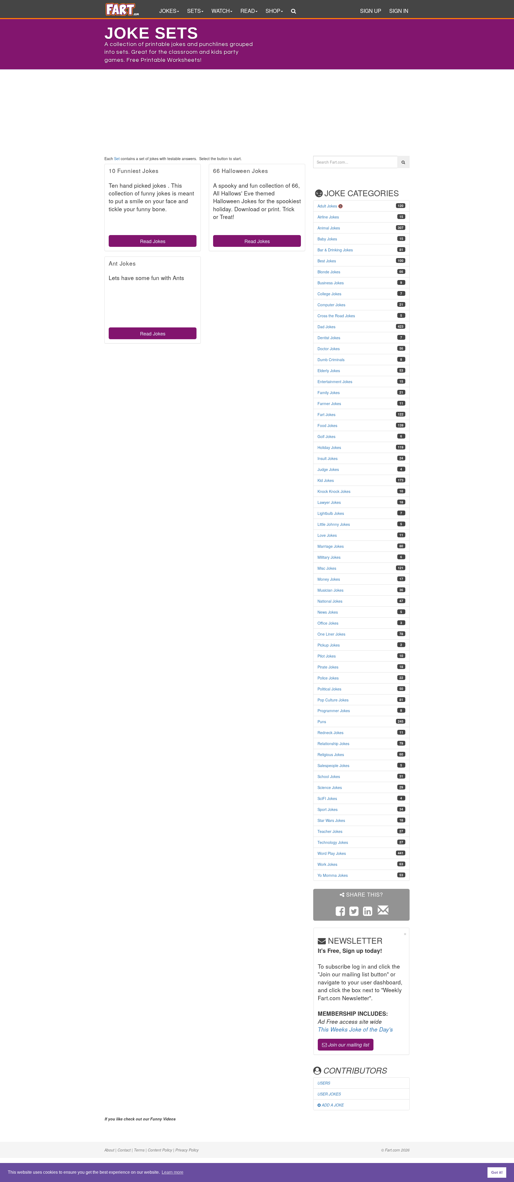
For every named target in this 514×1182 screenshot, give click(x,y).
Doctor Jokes (329, 348)
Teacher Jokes (330, 831)
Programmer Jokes (334, 710)
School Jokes (329, 776)
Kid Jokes (326, 480)
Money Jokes (329, 579)
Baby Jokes (327, 238)
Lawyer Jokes (329, 502)
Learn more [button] (172, 1172)
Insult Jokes (328, 458)
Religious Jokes (331, 754)
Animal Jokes (329, 228)
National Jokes (330, 601)
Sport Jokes (328, 809)
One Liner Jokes (331, 634)
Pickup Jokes (329, 645)
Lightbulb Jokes (331, 513)
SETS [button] (194, 10)
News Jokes (328, 612)
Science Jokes (330, 787)
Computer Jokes (331, 304)
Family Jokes (329, 392)
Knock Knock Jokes (334, 491)
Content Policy (160, 1150)
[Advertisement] (257, 110)
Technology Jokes (333, 842)
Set (117, 158)
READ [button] (247, 10)
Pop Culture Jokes (333, 700)
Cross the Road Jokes (336, 315)
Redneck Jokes (330, 732)
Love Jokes (327, 535)
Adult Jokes (327, 206)
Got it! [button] (497, 1172)
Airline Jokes (328, 217)
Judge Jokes (328, 469)
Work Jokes (327, 864)
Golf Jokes (326, 436)
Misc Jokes (327, 568)
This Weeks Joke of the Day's (355, 1029)
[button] (293, 11)
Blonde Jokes (329, 271)
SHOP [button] (273, 10)
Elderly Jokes (329, 370)
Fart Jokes (326, 414)
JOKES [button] (167, 10)
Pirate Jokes (328, 667)
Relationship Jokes (333, 743)
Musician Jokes (330, 590)
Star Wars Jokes (331, 820)
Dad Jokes (326, 326)
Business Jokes (331, 282)
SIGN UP (370, 10)
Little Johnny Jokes (334, 524)
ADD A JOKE (332, 1105)
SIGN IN (398, 10)
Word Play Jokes (332, 853)
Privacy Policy (187, 1150)
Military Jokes (329, 557)
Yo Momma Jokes (333, 875)
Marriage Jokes (331, 546)
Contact (124, 1150)
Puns (322, 721)
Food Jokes (327, 425)
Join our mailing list (348, 1044)
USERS (324, 1083)
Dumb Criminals (331, 359)
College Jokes (329, 293)
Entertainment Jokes (335, 381)
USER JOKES (329, 1094)
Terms (139, 1150)
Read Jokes (152, 240)
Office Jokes (328, 623)
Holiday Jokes (329, 447)
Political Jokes (329, 689)
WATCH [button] (220, 10)
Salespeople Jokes (333, 765)
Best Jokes (327, 260)
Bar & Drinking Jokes (335, 249)
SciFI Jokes (327, 798)
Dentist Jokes (329, 337)
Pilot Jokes (327, 656)
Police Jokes (328, 678)
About (109, 1150)
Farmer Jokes (329, 403)
